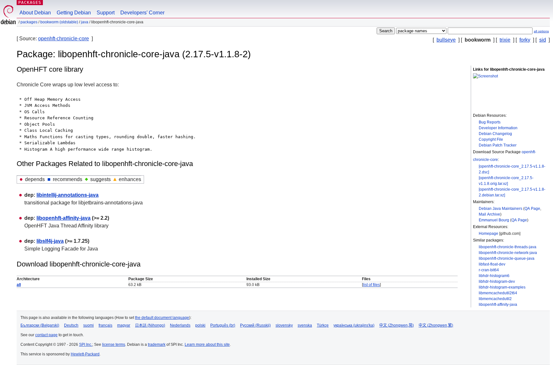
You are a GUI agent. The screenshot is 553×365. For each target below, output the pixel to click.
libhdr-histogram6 (494, 276)
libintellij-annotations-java (67, 195)
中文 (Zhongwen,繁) (436, 325)
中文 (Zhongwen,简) (396, 325)
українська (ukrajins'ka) (353, 325)
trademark (156, 344)
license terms (113, 344)
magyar (123, 325)
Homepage (488, 233)
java (84, 22)
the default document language (162, 317)
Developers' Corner (142, 12)
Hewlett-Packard (85, 354)
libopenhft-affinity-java (498, 304)
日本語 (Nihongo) (150, 325)
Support (106, 12)
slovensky (284, 325)
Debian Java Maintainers (500, 208)
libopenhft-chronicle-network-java (508, 252)
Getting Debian (74, 12)
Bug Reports (490, 122)
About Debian (35, 12)
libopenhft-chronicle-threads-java (507, 247)
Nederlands (180, 325)
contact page (46, 335)
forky (524, 40)
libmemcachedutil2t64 (498, 293)
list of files (371, 284)
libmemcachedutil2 (495, 299)
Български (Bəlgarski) (39, 325)
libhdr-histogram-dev (497, 281)
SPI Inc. (85, 344)
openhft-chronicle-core (63, 38)
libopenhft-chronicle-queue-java (506, 258)
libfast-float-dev (492, 264)
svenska (305, 325)
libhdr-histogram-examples (502, 287)
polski (200, 325)
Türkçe (323, 325)
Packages (29, 2)
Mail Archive (489, 214)
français (105, 325)
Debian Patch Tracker (498, 145)
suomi (88, 325)
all (19, 284)
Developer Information (498, 128)
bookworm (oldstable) (59, 22)
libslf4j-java (50, 241)
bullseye (446, 40)
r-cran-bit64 (489, 270)
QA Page (532, 208)
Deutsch (71, 325)
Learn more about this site (207, 344)
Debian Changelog (495, 133)
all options (541, 31)
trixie (505, 40)
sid (542, 40)
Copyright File (491, 139)
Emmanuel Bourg (494, 220)
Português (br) (222, 325)
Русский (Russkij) (255, 325)
